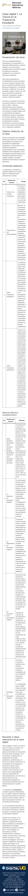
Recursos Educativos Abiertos (17, 5)
